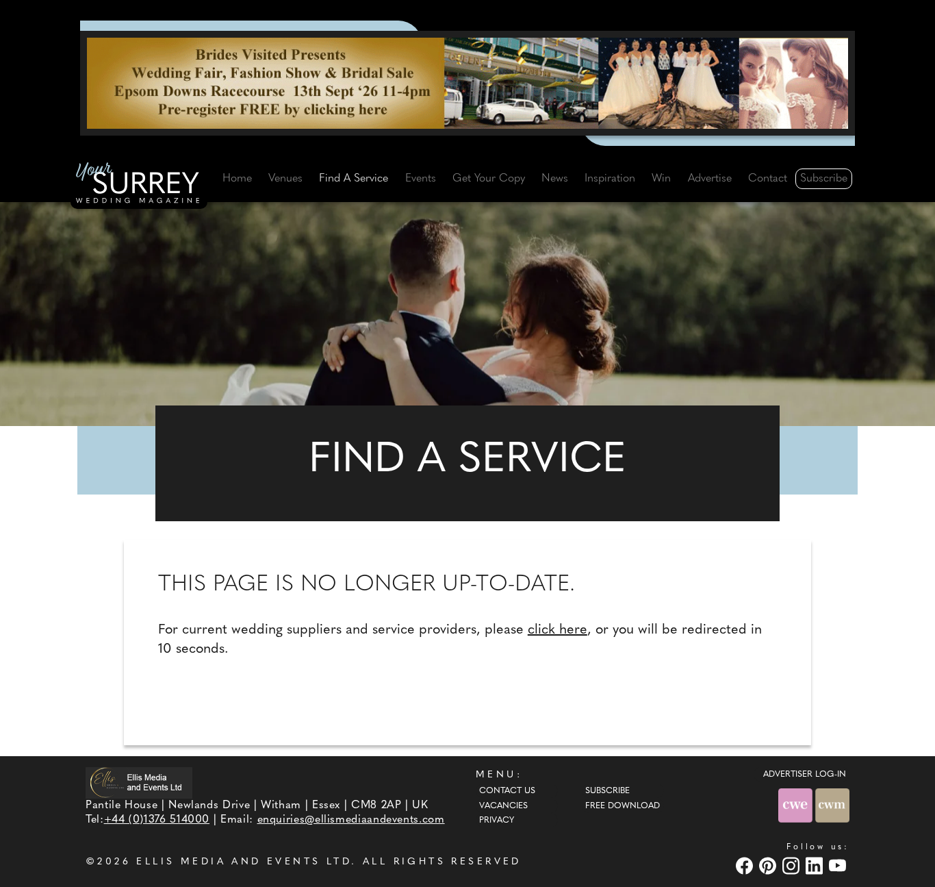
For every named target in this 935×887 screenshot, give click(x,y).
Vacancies (503, 806)
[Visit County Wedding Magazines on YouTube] (839, 865)
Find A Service (353, 178)
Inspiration (610, 178)
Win (661, 178)
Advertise (710, 178)
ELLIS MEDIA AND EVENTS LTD (243, 862)
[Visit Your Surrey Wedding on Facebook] (746, 865)
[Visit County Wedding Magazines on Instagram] (792, 865)
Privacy (496, 820)
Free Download (622, 806)
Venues (285, 178)
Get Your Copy (488, 178)
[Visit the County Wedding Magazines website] (832, 806)
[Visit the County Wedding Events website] (796, 806)
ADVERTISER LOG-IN (804, 775)
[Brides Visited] (467, 82)
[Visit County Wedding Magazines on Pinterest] (769, 865)
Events (420, 178)
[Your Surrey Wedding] (139, 185)
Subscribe (823, 178)
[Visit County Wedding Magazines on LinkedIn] (816, 865)
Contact (767, 178)
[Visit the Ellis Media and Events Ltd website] (139, 782)
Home (237, 178)
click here (557, 630)
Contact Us (507, 791)
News (554, 178)
